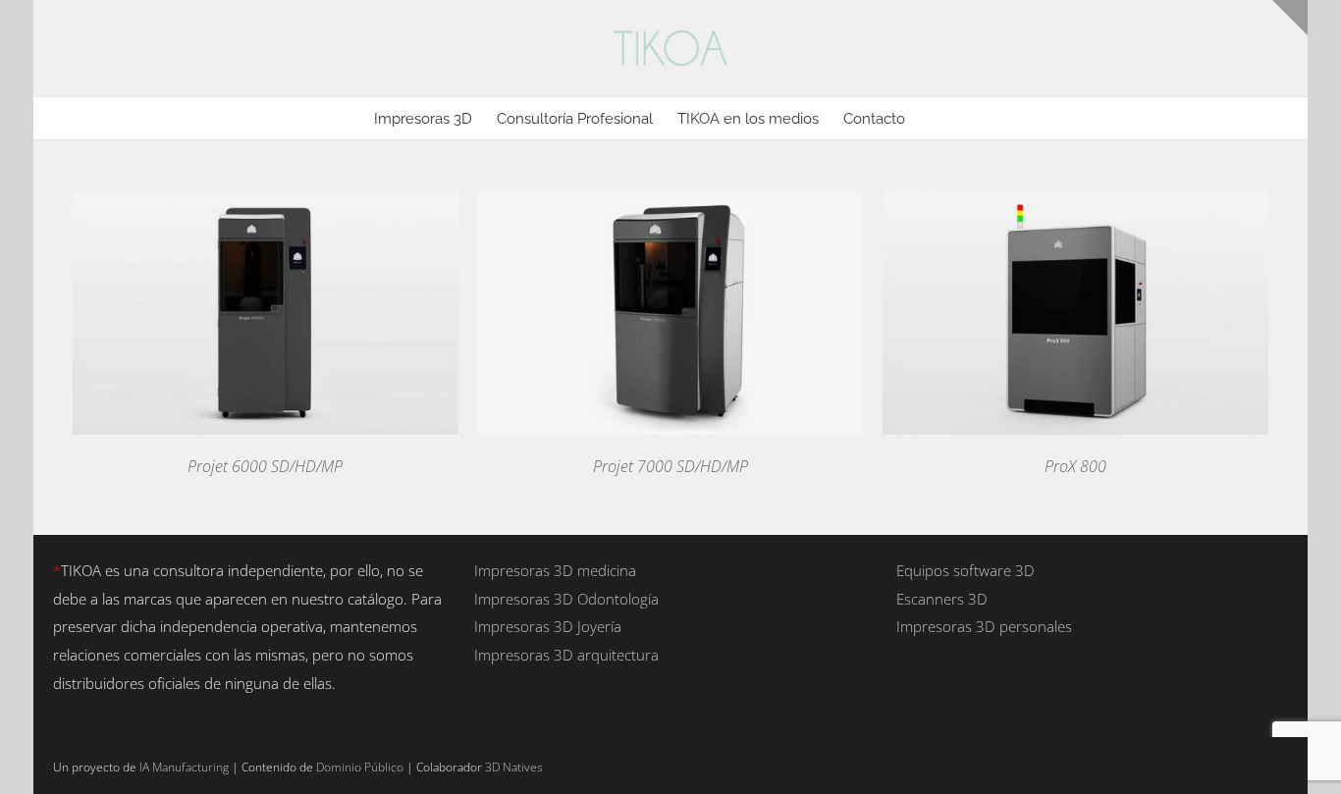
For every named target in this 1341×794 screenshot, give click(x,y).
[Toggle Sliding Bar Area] (1290, 17)
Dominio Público (359, 767)
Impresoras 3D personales (984, 626)
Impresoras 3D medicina (555, 570)
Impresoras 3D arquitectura (566, 654)
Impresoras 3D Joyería (547, 626)
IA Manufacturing (184, 767)
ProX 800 (1075, 466)
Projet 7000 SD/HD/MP (670, 466)
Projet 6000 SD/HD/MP (265, 466)
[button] (935, 118)
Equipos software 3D (965, 570)
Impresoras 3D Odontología (566, 599)
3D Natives (514, 767)
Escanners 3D (942, 599)
